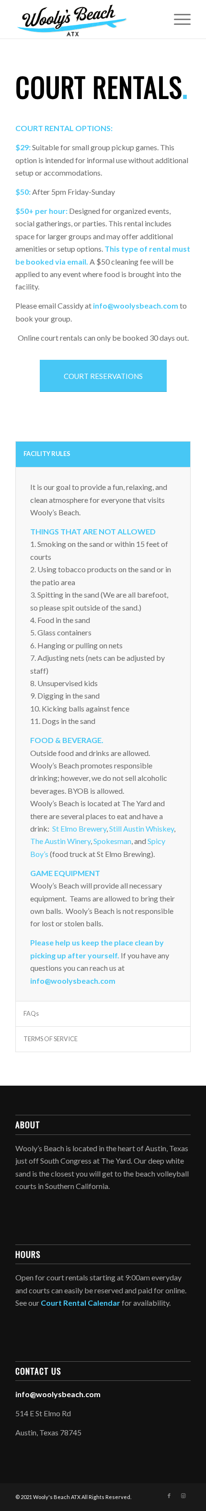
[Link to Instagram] (183, 1496)
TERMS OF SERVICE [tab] (50, 1039)
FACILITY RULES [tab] (46, 453)
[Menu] (177, 19)
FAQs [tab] (31, 1013)
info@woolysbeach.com (135, 305)
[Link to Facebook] (169, 1496)
